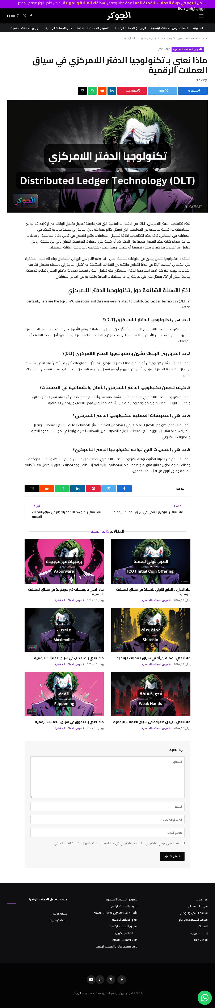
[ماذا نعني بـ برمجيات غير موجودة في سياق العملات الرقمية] (64, 561)
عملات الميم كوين (126, 933)
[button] (8, 16)
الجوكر (77, 993)
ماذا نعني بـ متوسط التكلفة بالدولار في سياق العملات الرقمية (66, 514)
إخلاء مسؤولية (199, 933)
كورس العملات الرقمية (25, 27)
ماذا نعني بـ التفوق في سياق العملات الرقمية (69, 722)
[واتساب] (92, 91)
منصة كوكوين (58, 920)
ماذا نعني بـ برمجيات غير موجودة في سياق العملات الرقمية (66, 592)
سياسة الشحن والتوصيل (194, 913)
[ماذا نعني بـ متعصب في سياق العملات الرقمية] (64, 630)
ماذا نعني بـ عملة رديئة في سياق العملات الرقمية (153, 658)
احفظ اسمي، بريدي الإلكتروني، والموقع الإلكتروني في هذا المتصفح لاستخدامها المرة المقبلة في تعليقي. (117, 843)
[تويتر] (185, 246)
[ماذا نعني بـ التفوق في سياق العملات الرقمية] (64, 694)
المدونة (198, 27)
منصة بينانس (59, 913)
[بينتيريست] (185, 257)
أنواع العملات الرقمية (124, 919)
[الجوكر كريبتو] (118, 16)
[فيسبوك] (185, 235)
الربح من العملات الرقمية (130, 27)
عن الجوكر (202, 899)
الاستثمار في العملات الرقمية (169, 27)
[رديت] (102, 91)
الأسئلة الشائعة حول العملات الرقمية (115, 913)
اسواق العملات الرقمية (123, 926)
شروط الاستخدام (198, 906)
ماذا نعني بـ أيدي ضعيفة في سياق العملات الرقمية (151, 722)
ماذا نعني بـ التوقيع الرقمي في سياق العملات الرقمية (148, 512)
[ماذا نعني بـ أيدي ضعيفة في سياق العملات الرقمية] (150, 694)
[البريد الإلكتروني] (185, 290)
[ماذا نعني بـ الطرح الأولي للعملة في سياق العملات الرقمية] (150, 561)
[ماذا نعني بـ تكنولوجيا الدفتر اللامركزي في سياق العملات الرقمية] (107, 211)
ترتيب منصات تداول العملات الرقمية (116, 946)
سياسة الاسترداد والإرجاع (193, 919)
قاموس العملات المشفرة (93, 27)
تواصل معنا (201, 939)
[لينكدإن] (112, 91)
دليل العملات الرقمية (58, 27)
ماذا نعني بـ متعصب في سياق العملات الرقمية (69, 658)
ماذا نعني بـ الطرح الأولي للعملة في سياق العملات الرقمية (153, 592)
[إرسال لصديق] (82, 91)
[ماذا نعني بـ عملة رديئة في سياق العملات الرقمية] (150, 630)
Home (204, 37)
